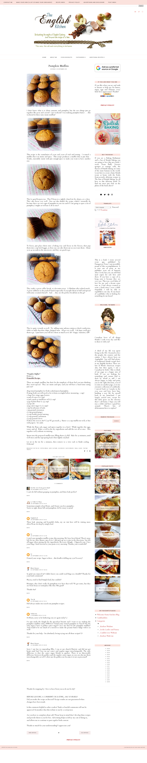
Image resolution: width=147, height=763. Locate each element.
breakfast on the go (33, 448)
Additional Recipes (97, 57)
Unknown (34, 614)
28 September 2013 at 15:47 (39, 503)
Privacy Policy (74, 2)
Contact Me (8, 2)
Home (44, 57)
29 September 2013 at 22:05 (39, 555)
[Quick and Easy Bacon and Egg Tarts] (107, 574)
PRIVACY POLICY (107, 105)
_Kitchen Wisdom (106, 626)
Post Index (112, 2)
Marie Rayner (35, 568)
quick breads (70, 448)
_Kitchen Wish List (106, 636)
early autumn (53, 448)
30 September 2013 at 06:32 (39, 570)
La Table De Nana (36, 502)
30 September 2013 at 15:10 (39, 601)
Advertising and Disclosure (94, 2)
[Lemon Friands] (107, 547)
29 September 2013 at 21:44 (39, 535)
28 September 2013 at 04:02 (39, 489)
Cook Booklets (66, 57)
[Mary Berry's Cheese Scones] (107, 601)
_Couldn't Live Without (108, 633)
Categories (80, 57)
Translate (104, 210)
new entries (32, 732)
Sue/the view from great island (40, 488)
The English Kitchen (11, 747)
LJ (31, 534)
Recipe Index (60, 2)
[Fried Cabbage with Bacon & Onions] (107, 493)
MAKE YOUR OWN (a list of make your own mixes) (34, 2)
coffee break (44, 448)
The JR (33, 599)
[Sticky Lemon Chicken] (107, 520)
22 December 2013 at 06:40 (39, 645)
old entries (84, 732)
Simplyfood (34, 518)
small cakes (78, 448)
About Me (53, 57)
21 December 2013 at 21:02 (38, 615)
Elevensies (61, 448)
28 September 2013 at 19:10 (39, 519)
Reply (28, 495)
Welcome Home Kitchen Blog (108, 615)
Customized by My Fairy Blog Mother (134, 747)
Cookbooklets (102, 618)
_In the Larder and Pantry (109, 629)
